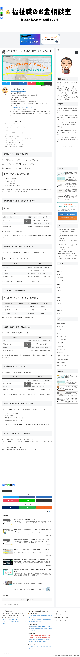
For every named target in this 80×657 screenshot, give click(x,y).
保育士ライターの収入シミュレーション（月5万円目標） (19, 138)
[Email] (1, 10)
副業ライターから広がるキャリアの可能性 (14, 144)
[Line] (1, 12)
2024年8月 (59, 313)
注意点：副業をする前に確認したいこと (14, 140)
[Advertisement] (27, 467)
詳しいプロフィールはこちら (18, 91)
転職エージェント (61, 365)
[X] (1, 15)
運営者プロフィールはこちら (10, 619)
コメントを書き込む (27, 600)
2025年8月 (59, 284)
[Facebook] (1, 7)
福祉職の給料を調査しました (64, 359)
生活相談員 (60, 346)
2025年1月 (59, 307)
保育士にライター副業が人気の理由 (13, 123)
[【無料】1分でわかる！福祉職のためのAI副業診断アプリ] (50, 39)
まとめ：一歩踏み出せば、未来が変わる (14, 146)
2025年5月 (59, 294)
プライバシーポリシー (60, 620)
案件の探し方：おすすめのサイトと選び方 (14, 132)
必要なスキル (9, 130)
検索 (58, 50)
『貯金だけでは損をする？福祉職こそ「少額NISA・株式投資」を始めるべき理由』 (67, 139)
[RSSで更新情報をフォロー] (44, 507)
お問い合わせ (57, 614)
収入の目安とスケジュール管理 (12, 136)
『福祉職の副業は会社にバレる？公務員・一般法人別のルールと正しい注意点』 (66, 132)
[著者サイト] (10, 507)
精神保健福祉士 (61, 362)
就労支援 (59, 333)
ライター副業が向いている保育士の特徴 (15, 126)
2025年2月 (59, 303)
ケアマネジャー (61, 326)
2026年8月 (59, 268)
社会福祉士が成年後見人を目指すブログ (23, 107)
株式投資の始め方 (61, 339)
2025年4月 (59, 297)
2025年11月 (60, 281)
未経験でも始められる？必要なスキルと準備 (15, 127)
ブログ (58, 330)
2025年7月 (59, 287)
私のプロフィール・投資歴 (61, 617)
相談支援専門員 (61, 349)
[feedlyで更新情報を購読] (27, 507)
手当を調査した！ (61, 336)
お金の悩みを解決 (61, 323)
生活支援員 (60, 343)
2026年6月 (59, 271)
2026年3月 (59, 274)
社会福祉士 (60, 352)
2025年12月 (60, 277)
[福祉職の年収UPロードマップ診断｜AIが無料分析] (30, 39)
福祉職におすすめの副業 (63, 356)
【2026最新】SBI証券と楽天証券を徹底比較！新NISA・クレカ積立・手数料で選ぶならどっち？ (67, 117)
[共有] (1, 17)
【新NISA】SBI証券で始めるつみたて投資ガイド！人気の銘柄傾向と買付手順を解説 (67, 110)
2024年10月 (60, 310)
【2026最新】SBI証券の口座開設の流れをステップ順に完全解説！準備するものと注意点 (67, 125)
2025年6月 (59, 290)
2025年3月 (59, 300)
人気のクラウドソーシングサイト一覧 (14, 134)
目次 (16, 121)
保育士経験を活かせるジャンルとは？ (13, 142)
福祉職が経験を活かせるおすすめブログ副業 (40, 626)
